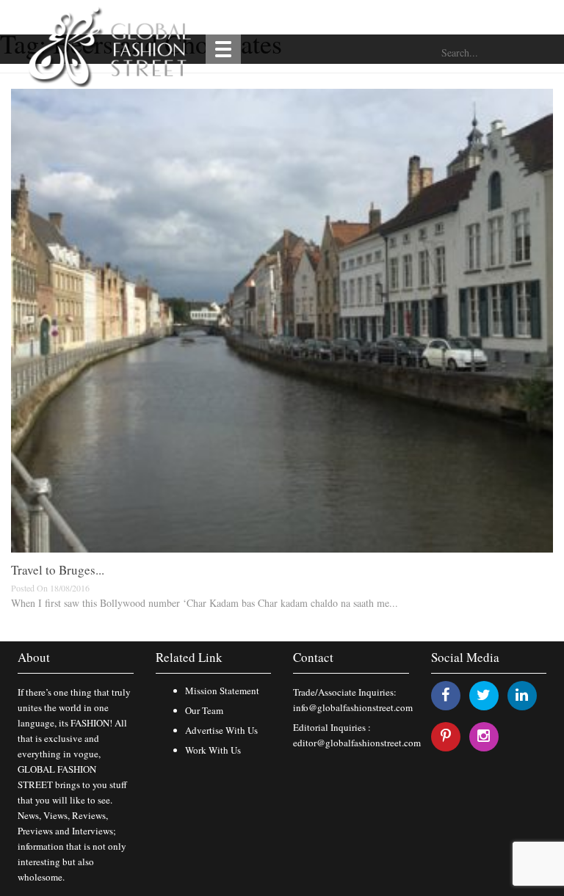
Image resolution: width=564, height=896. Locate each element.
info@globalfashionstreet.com (353, 707)
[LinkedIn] (522, 694)
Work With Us (213, 750)
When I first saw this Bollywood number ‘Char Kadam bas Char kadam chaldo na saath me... (204, 603)
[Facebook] (445, 694)
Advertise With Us (221, 730)
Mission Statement (222, 690)
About (34, 657)
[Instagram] (483, 736)
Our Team (204, 710)
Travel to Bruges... (57, 569)
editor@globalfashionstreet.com (357, 742)
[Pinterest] (446, 736)
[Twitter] (484, 694)
